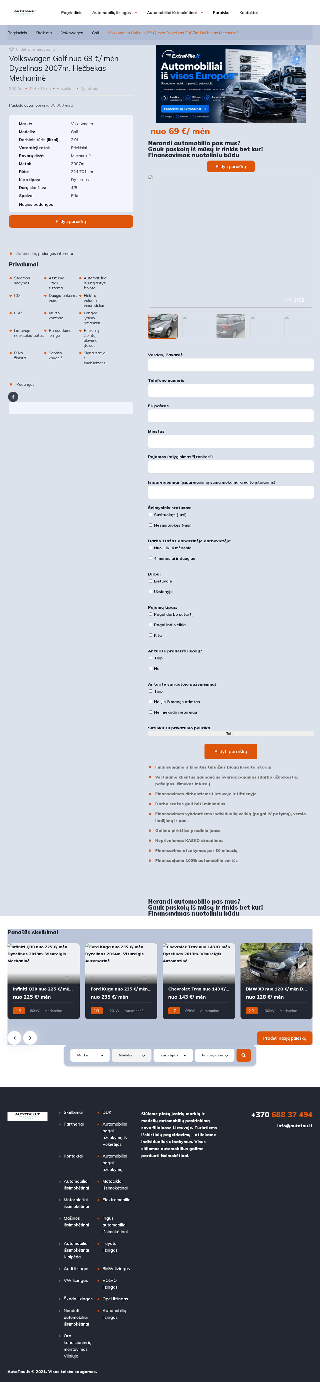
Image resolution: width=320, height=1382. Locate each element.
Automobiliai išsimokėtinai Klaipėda (76, 1250)
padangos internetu (55, 253)
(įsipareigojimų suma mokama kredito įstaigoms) (212, 482)
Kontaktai (249, 12)
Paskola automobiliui (27, 105)
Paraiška (221, 12)
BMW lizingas (116, 1268)
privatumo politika (190, 727)
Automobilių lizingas (111, 12)
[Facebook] (13, 397)
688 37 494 (281, 1114)
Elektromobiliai (117, 1199)
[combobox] (90, 1055)
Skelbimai (44, 32)
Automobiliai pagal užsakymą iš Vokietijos (114, 1134)
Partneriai (74, 1124)
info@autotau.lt (294, 1125)
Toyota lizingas (110, 1247)
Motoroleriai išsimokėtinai (76, 1203)
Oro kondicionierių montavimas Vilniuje (78, 1346)
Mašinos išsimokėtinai (76, 1221)
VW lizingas (76, 1280)
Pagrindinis (71, 12)
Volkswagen (72, 32)
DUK (107, 1112)
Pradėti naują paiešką (284, 1038)
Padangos (25, 384)
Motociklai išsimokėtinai (115, 1184)
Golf (95, 32)
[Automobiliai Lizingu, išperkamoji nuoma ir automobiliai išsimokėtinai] (25, 12)
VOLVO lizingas (110, 1284)
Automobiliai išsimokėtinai (172, 12)
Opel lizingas (115, 1298)
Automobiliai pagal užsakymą (114, 1162)
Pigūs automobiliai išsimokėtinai (115, 1224)
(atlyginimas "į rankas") (180, 456)
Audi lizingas (77, 1268)
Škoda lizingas (78, 1298)
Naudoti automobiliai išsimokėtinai (76, 1317)
